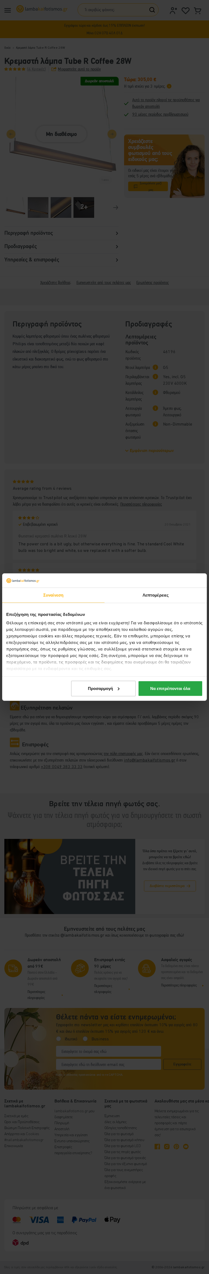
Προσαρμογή (100, 688)
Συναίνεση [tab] (53, 595)
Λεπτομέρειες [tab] (156, 595)
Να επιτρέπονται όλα (170, 688)
